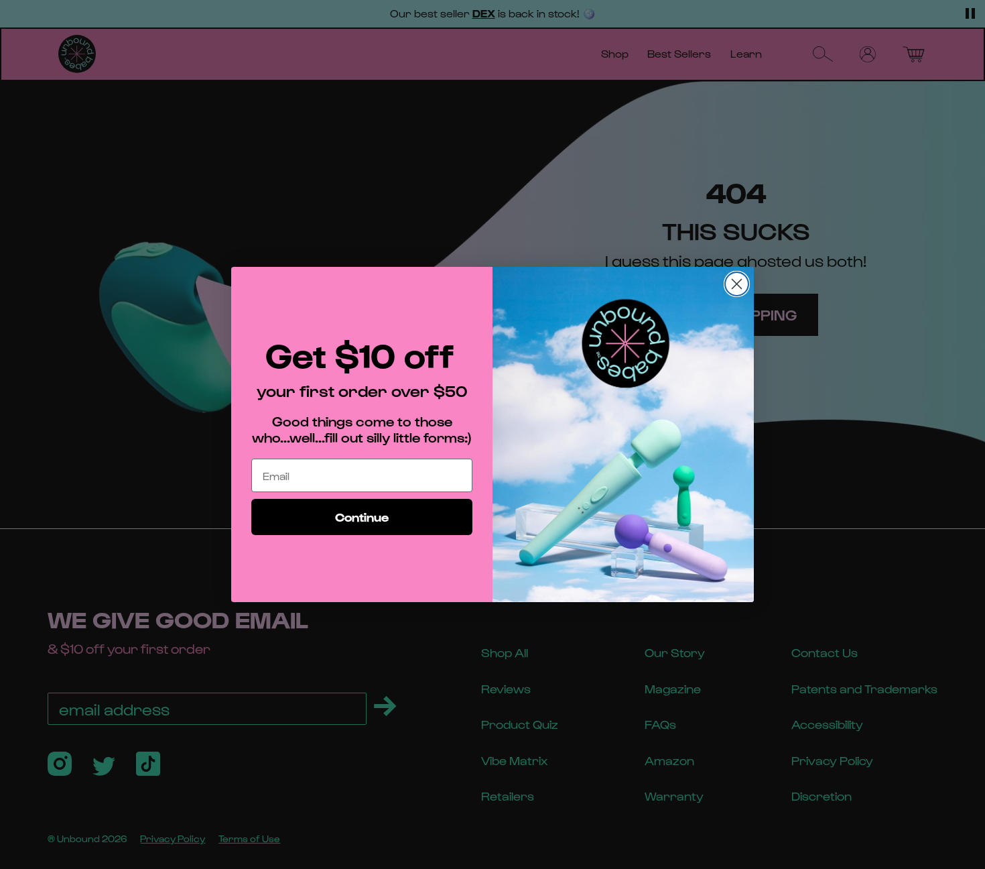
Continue (362, 517)
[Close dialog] (736, 284)
